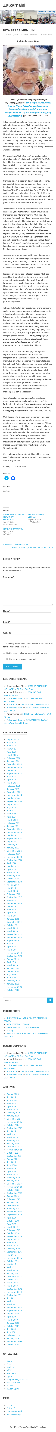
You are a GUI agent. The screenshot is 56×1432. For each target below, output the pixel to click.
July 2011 (11, 943)
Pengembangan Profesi (17, 1379)
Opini (9, 1376)
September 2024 (14, 801)
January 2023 (13, 847)
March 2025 (12, 782)
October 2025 (13, 770)
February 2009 (13, 980)
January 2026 (13, 761)
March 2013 (12, 931)
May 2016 (11, 900)
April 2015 (11, 912)
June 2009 (12, 977)
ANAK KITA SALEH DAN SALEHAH (23, 1027)
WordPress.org (14, 1414)
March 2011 (12, 949)
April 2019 (11, 869)
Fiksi (9, 1364)
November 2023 (14, 832)
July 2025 (11, 776)
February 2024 (13, 823)
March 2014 (12, 928)
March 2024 (12, 819)
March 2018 (12, 891)
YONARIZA (12, 704)
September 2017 (14, 897)
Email (6, 621)
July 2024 (11, 807)
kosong (10, 1030)
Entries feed (12, 1408)
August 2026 (13, 739)
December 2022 (14, 850)
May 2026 (11, 748)
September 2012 (14, 934)
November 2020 (14, 857)
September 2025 (14, 773)
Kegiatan (11, 1367)
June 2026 (12, 745)
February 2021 (13, 853)
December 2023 (14, 829)
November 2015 (14, 903)
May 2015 (11, 909)
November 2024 (14, 795)
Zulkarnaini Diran (29, 35)
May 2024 (11, 813)
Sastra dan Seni (14, 1382)
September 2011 (14, 940)
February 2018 (13, 894)
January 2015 (13, 918)
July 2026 (11, 742)
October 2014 (13, 925)
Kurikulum (11, 1373)
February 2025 (13, 785)
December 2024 (14, 792)
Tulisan (10, 1385)
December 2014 (14, 921)
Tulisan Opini (46, 35)
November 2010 (14, 952)
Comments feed (14, 1411)
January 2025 (13, 789)
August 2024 (13, 804)
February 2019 (13, 875)
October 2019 (13, 866)
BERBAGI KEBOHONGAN (16, 544)
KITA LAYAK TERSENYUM (13, 529)
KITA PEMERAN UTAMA (18, 1024)
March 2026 (12, 754)
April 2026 (11, 751)
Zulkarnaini (14, 5)
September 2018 (14, 881)
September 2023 (14, 838)
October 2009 (13, 971)
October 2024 (13, 798)
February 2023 (13, 844)
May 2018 (11, 887)
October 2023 (13, 835)
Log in (9, 1405)
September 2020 (14, 860)
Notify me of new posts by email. (21, 659)
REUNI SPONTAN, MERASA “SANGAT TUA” (31, 547)
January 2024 (13, 826)
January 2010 (13, 968)
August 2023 (13, 841)
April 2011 (11, 946)
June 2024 (12, 810)
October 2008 (13, 990)
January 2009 (13, 983)
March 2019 (12, 872)
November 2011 (14, 937)
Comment (8, 576)
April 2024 (11, 816)
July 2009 (11, 974)
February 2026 (13, 758)
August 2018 (13, 884)
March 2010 (12, 965)
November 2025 (14, 767)
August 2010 (13, 959)
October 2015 (13, 906)
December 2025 (14, 764)
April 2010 (11, 962)
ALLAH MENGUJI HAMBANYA (34, 704)
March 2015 (12, 915)
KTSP (9, 1370)
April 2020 (11, 863)
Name (6, 610)
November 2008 (14, 986)
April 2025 (11, 779)
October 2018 (13, 878)
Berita (9, 1360)
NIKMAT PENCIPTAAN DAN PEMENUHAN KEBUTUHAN (14, 517)
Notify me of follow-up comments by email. (26, 652)
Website (7, 632)
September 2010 (14, 955)
